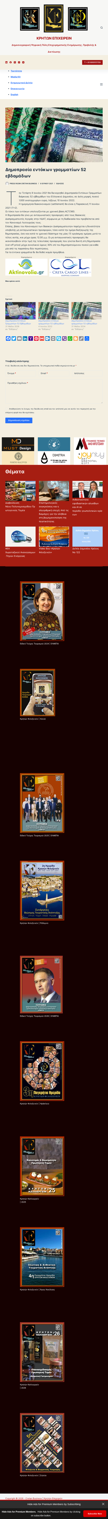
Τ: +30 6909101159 (92, 62)
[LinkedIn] (6, 62)
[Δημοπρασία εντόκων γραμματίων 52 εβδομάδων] (53, 310)
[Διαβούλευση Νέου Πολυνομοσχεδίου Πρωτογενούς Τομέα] (20, 491)
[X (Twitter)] (15, 62)
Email (44, 373)
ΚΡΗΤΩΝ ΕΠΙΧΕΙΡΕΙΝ (54, 38)
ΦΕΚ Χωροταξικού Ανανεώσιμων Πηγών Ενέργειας (20, 552)
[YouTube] (23, 62)
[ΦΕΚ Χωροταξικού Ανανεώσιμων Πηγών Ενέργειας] (20, 537)
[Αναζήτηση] (102, 28)
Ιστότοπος (79, 373)
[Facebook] (11, 62)
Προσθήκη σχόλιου (17, 383)
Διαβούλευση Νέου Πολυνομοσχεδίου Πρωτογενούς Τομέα (20, 506)
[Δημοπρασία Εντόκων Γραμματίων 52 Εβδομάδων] (20, 310)
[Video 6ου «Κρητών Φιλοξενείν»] (54, 537)
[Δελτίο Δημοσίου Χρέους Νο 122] (87, 537)
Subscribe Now (95, 1514)
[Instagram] (19, 62)
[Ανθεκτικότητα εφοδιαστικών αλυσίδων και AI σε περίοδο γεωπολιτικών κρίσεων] (87, 489)
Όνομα (11, 373)
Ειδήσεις (60, 183)
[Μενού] (101, 84)
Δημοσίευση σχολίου (19, 420)
